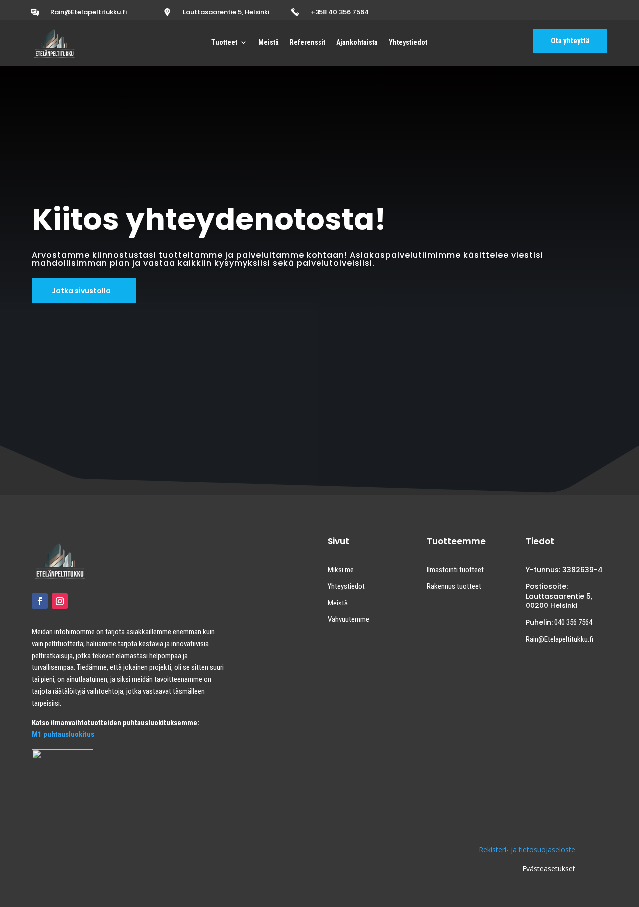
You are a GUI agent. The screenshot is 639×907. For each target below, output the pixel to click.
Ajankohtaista (357, 42)
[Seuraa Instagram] (60, 601)
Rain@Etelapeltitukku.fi (88, 12)
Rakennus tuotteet (454, 586)
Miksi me (341, 569)
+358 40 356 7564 (340, 12)
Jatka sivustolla (81, 291)
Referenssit (307, 42)
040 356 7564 (572, 622)
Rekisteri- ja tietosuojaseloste (527, 849)
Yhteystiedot (408, 42)
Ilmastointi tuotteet (455, 569)
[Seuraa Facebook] (40, 601)
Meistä (268, 42)
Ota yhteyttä (570, 40)
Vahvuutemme (348, 619)
